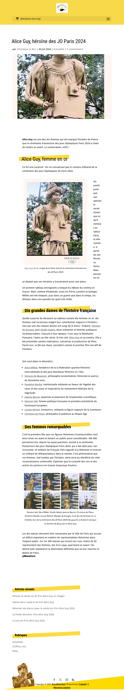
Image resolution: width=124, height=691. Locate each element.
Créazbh (83, 684)
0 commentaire (75, 49)
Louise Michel (32, 409)
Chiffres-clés (19, 646)
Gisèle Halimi (48, 329)
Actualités (59, 49)
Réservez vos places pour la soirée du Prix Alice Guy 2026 (43, 608)
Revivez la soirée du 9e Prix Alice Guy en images (38, 596)
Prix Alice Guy (59, 684)
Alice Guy (28, 268)
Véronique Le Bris (26, 49)
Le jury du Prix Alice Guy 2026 (28, 620)
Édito (15, 651)
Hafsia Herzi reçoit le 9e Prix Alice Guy (33, 602)
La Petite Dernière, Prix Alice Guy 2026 (33, 614)
